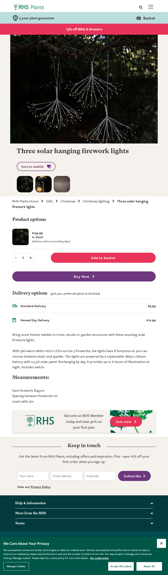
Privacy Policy (41, 486)
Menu (150, 6)
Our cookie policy (99, 558)
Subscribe (132, 476)
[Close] (161, 543)
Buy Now (82, 276)
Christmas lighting (96, 201)
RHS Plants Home (25, 201)
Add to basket (103, 257)
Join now (124, 421)
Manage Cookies (16, 566)
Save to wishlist (32, 166)
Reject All (149, 566)
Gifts (49, 201)
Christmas (67, 201)
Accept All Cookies (121, 566)
